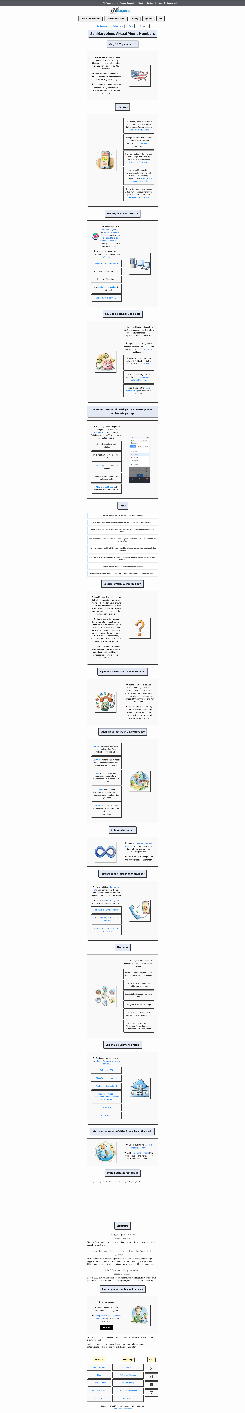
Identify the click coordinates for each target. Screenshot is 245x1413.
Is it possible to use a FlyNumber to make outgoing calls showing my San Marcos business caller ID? (122, 558)
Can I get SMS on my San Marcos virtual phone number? (123, 515)
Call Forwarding (128, 1383)
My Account (108, 3)
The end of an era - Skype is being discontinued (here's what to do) (122, 1251)
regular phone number (106, 287)
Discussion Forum (99, 1383)
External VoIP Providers (99, 1391)
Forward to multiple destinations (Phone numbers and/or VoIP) (106, 1097)
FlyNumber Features (128, 1375)
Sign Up (106, 1327)
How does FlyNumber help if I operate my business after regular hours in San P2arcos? (122, 574)
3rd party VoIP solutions (106, 298)
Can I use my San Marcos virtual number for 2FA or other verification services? (122, 522)
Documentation (172, 3)
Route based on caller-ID (106, 1086)
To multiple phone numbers (106, 910)
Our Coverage (102, 26)
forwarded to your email (110, 229)
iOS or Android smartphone (106, 263)
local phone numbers (140, 1153)
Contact (150, 3)
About (140, 3)
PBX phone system (142, 143)
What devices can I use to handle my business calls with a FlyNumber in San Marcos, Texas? (122, 530)
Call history (99, 465)
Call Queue (106, 1107)
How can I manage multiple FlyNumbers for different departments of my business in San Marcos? (123, 549)
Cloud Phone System (116, 18)
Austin (96, 746)
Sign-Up (148, 18)
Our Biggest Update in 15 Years (122, 1234)
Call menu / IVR (106, 1070)
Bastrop (96, 760)
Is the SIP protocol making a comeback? (122, 1270)
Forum (160, 3)
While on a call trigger (105, 487)
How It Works (127, 1398)
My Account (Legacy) (125, 3)
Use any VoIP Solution (128, 1391)
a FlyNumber (144, 349)
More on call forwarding (139, 130)
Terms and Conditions (122, 1409)
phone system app (141, 377)
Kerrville (98, 806)
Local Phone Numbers (90, 18)
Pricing (135, 18)
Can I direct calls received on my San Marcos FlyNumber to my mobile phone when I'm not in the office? (122, 540)
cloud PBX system (111, 900)
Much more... (106, 1115)
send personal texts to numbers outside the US (110, 238)
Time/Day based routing (106, 1078)
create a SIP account (138, 380)
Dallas (100, 789)
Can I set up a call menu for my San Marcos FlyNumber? (122, 567)
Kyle (97, 773)
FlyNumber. (106, 257)
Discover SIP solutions (138, 162)
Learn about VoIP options (139, 197)
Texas (131, 26)
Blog (160, 18)
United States (118, 26)
